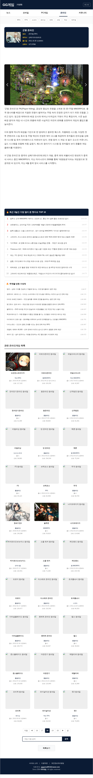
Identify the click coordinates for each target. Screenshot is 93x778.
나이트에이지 (75, 523)
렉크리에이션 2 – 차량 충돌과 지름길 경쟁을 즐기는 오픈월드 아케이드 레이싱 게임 (36, 314)
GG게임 (8, 5)
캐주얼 (73, 20)
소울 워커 (46, 561)
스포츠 (34, 20)
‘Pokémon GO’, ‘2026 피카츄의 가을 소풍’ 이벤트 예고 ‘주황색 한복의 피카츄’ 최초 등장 (43, 249)
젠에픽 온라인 (46, 636)
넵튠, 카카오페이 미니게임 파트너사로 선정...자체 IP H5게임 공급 (35, 261)
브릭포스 (46, 486)
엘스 (75, 636)
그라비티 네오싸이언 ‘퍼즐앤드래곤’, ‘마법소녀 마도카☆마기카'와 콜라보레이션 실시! (42, 274)
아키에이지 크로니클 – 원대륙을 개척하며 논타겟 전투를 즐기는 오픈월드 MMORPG (36, 319)
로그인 (86, 5)
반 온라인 (46, 448)
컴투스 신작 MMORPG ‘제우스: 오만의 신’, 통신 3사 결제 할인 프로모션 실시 (39, 219)
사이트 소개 (33, 763)
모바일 (26, 13)
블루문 (46, 523)
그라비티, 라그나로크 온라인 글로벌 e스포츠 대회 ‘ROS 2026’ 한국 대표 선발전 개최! (42, 237)
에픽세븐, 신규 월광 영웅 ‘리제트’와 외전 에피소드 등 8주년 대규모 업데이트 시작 (41, 267)
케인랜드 (75, 561)
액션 (65, 20)
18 (47, 730)
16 (37, 730)
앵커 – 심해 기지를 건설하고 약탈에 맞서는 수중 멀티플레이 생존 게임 (32, 289)
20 (58, 730)
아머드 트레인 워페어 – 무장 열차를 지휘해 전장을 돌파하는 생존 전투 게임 (33, 299)
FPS (26, 20)
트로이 (17, 598)
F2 (18, 486)
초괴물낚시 (75, 598)
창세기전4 (18, 523)
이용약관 (44, 763)
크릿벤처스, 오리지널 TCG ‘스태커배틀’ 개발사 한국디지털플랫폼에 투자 (37, 225)
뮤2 (75, 711)
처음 (26, 730)
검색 (66, 739)
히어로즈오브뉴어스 (17, 561)
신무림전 (75, 411)
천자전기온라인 (18, 411)
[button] (85, 84)
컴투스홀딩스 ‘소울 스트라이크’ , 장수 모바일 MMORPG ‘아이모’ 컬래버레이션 (40, 231)
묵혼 (75, 448)
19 (53, 730)
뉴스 (8, 13)
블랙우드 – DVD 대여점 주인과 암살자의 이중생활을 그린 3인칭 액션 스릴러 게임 (35, 309)
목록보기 (46, 748)
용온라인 (46, 411)
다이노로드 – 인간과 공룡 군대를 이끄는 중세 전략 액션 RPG (28, 324)
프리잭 (17, 711)
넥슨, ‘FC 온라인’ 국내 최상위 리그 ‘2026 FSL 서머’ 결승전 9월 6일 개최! (37, 255)
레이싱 (43, 20)
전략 (51, 20)
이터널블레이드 (18, 636)
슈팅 (58, 20)
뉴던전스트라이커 (18, 373)
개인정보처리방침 (57, 763)
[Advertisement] (46, 56)
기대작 (19, 5)
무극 (75, 486)
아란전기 (46, 673)
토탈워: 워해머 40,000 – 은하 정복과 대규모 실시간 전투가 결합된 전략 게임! (34, 329)
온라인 (63, 13)
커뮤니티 (83, 13)
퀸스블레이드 (18, 673)
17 (42, 730)
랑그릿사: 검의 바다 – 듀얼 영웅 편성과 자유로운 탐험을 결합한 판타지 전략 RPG (36, 304)
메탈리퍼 (75, 673)
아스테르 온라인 (46, 598)
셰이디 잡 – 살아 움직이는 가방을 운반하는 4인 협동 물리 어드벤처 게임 (32, 334)
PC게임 (44, 13)
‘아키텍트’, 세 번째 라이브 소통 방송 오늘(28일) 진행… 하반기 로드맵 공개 (38, 243)
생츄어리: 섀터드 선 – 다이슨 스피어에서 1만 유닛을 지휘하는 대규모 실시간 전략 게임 (37, 294)
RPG (18, 20)
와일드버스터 (75, 373)
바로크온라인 (46, 373)
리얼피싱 (17, 448)
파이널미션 (46, 711)
